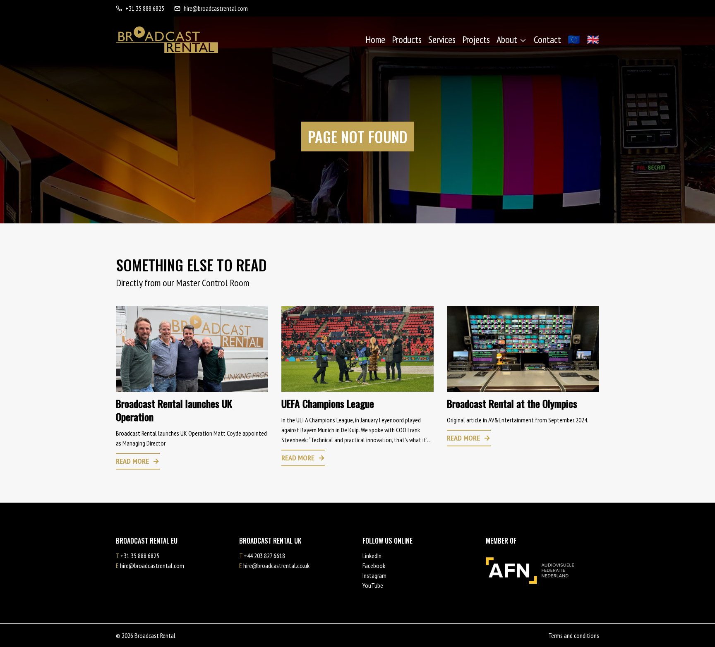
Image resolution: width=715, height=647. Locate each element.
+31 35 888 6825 (144, 8)
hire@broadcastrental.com (216, 8)
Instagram (374, 575)
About (507, 39)
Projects (476, 39)
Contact (547, 39)
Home (375, 39)
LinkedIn (371, 555)
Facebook (373, 565)
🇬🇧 (593, 39)
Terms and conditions (573, 635)
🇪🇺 (574, 39)
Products (407, 39)
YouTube (372, 585)
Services (442, 39)
